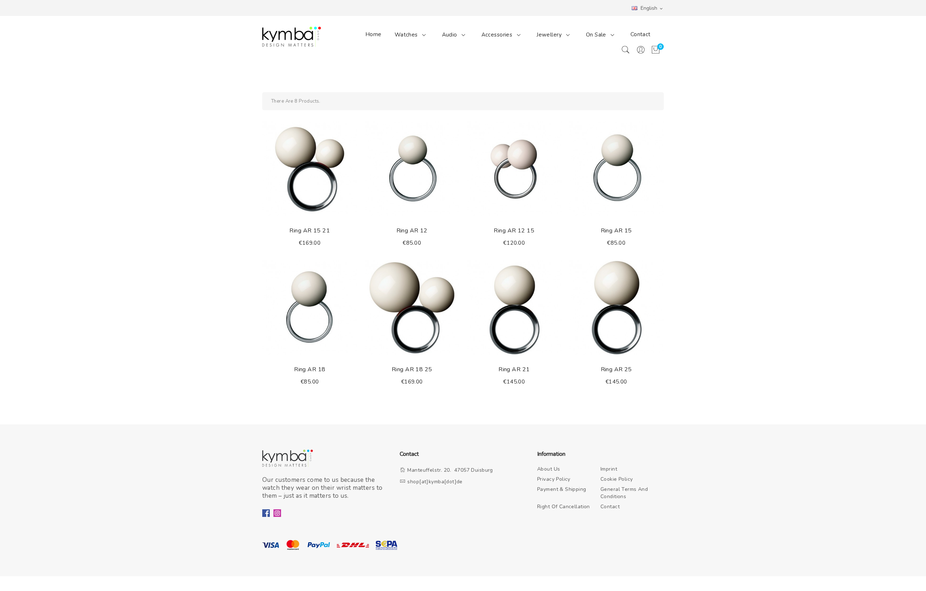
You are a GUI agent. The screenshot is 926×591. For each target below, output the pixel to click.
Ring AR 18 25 (412, 369)
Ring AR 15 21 (309, 230)
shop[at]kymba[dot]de (435, 481)
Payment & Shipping (561, 489)
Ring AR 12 (412, 230)
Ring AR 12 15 (514, 230)
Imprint (608, 469)
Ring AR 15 (616, 230)
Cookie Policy (616, 479)
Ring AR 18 (309, 369)
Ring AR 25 (616, 369)
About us (548, 469)
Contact (640, 34)
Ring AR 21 (514, 369)
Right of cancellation (563, 506)
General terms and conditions (624, 493)
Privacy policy (553, 479)
